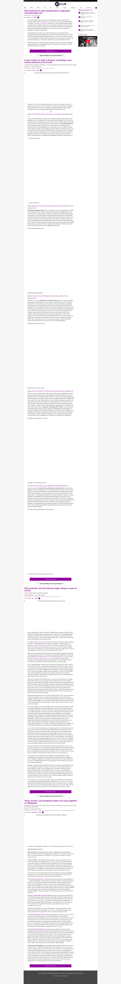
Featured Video (83, 34)
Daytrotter (43, 1)
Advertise (51, 973)
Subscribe (73, 7)
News (38, 7)
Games (64, 7)
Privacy (74, 973)
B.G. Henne (28, 15)
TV (44, 7)
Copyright (69, 973)
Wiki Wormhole (35, 812)
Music (57, 7)
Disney (33, 598)
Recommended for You (85, 10)
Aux (81, 7)
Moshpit (47, 1)
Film (51, 7)
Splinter (38, 1)
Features (29, 17)
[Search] (25, 8)
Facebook (63, 973)
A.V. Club (29, 1)
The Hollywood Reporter (40, 23)
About (39, 973)
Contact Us (80, 973)
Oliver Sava (28, 66)
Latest (31, 7)
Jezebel (34, 1)
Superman (34, 70)
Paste (25, 1)
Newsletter (88, 7)
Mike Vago (28, 808)
